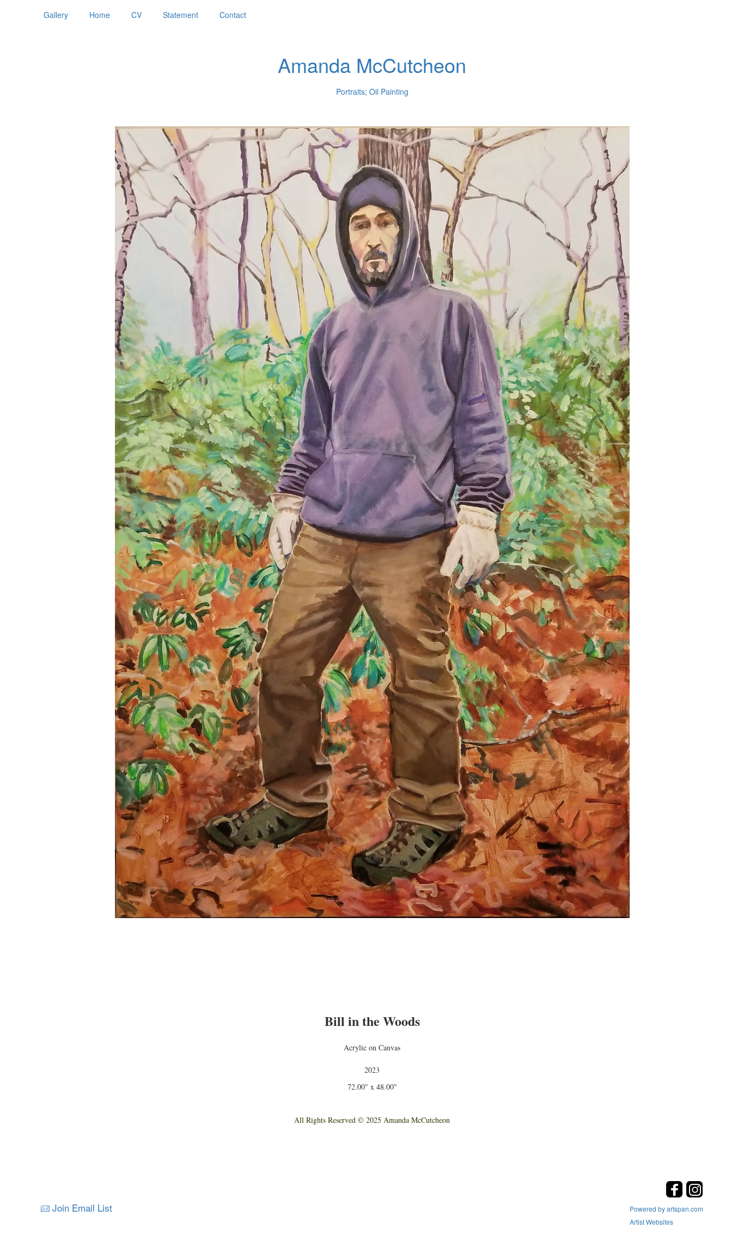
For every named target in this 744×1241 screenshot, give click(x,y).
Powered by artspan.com (666, 1208)
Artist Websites (651, 1221)
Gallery (56, 14)
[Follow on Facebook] (676, 1194)
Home (99, 14)
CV (136, 14)
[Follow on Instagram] (694, 1194)
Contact (232, 14)
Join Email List (82, 1207)
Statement (180, 14)
